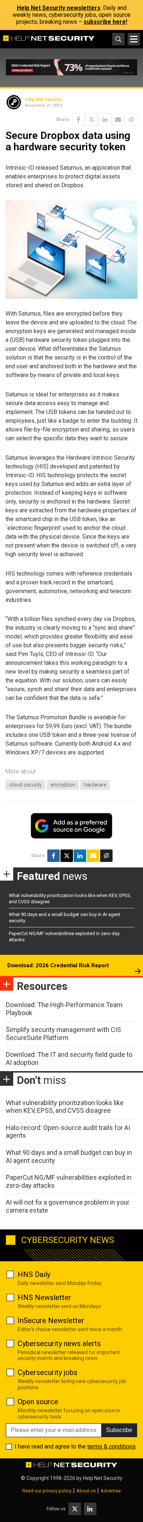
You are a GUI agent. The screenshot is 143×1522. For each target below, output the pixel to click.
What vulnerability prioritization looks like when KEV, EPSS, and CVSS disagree (65, 1107)
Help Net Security (43, 99)
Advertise (110, 1490)
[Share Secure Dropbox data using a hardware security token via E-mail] (118, 119)
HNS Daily (34, 1274)
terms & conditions (111, 1446)
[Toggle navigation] (134, 39)
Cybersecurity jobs (47, 1372)
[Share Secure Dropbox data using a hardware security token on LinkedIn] (105, 119)
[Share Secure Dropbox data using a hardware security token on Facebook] (78, 119)
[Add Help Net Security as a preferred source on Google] (131, 119)
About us (86, 1490)
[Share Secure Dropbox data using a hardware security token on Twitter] (91, 119)
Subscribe (119, 1430)
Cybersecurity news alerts (59, 1343)
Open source (38, 1401)
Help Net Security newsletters (58, 7)
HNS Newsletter (44, 1297)
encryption (63, 785)
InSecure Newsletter (51, 1320)
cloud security (25, 785)
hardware (95, 785)
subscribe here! (105, 21)
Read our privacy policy (47, 1490)
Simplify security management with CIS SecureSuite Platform (63, 1033)
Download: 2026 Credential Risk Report (58, 965)
